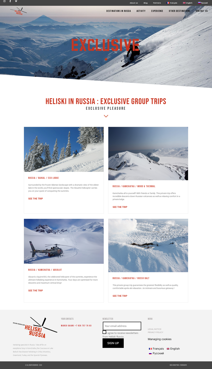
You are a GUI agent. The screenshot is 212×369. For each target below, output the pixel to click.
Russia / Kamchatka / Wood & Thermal (134, 186)
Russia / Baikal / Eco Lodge (43, 178)
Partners (157, 3)
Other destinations (179, 11)
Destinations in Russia (118, 11)
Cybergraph (183, 365)
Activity (141, 11)
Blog (145, 3)
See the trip (35, 198)
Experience (157, 11)
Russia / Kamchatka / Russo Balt (131, 278)
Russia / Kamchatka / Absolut (45, 269)
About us (134, 3)
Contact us (202, 11)
